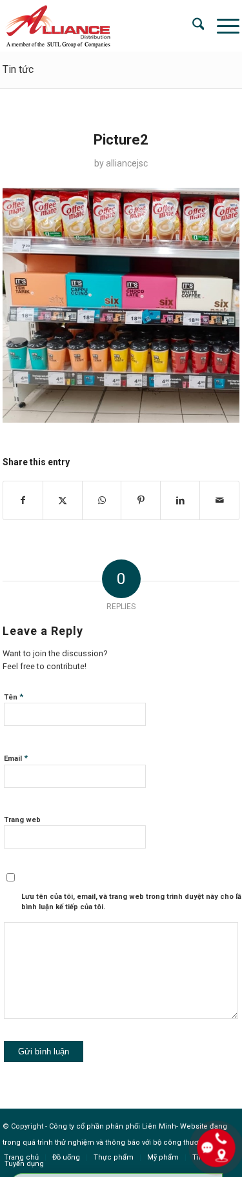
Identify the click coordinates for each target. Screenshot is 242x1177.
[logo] (97, 26)
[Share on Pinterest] (140, 500)
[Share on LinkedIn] (180, 500)
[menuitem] (192, 26)
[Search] (192, 26)
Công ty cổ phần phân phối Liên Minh (112, 1126)
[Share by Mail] (219, 500)
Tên (13, 696)
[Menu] (221, 26)
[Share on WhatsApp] (102, 500)
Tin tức (18, 69)
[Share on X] (62, 500)
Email (16, 758)
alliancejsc (127, 163)
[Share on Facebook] (23, 500)
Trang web (22, 820)
